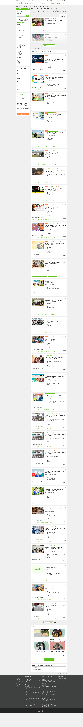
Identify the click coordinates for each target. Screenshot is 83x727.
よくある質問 (18, 679)
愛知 (31, 693)
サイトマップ (18, 680)
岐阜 (26, 693)
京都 (32, 695)
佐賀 (29, 698)
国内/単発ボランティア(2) (21, 30)
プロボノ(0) (19, 36)
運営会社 (18, 685)
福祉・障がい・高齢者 (33, 703)
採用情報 (41, 710)
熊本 (33, 698)
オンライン (27, 685)
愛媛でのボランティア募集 (22, 6)
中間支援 (35, 704)
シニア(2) (19, 63)
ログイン (18, 689)
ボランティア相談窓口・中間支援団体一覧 (61, 673)
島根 (47, 697)
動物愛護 (31, 705)
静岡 (29, 693)
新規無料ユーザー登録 (23, 114)
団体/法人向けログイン (61, 677)
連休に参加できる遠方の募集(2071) (23, 20)
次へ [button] (51, 622)
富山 (29, 692)
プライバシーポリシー (20, 687)
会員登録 (51, 0)
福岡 (26, 698)
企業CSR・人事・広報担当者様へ (57, 0)
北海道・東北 (28, 686)
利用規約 (18, 686)
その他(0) (19, 52)
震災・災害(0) (20, 44)
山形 (39, 687)
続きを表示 (64, 70)
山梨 (36, 692)
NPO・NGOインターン (36, 680)
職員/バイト (32, 3)
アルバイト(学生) (44, 681)
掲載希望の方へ (65, 0)
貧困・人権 (27, 703)
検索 (58, 3)
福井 (33, 692)
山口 (43, 697)
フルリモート (44, 684)
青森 (29, 687)
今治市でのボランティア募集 (31, 6)
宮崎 (38, 698)
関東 (42, 688)
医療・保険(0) (20, 53)
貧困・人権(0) (20, 47)
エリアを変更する (20, 22)
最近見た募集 (47, 0)
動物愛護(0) (19, 54)
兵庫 (36, 695)
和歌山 (27, 695)
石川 (31, 692)
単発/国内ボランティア (29, 680)
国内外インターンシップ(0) (21, 31)
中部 (26, 691)
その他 (38, 704)
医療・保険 (27, 705)
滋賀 (29, 695)
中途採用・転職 (50, 680)
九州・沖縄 (27, 697)
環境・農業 (51, 703)
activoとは (40, 0)
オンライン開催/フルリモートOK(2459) (23, 19)
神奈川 (27, 690)
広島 (52, 697)
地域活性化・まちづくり (45, 703)
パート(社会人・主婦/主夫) (51, 681)
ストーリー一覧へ (49, 659)
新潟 (26, 692)
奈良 (39, 695)
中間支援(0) (19, 51)
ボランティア (27, 3)
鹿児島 (27, 699)
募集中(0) (19, 26)
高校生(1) (19, 61)
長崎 (31, 698)
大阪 (34, 695)
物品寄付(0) (19, 37)
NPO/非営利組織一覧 (20, 681)
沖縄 (29, 699)
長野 (38, 692)
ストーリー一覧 (19, 682)
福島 (26, 688)
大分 (36, 698)
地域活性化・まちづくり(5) (21, 45)
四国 (42, 695)
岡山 (50, 697)
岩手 (32, 687)
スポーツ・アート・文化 (29, 704)
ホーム (17, 6)
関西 (26, 694)
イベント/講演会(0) (20, 35)
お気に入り (43, 0)
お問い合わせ (18, 684)
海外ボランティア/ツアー (29, 681)
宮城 (34, 687)
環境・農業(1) (20, 46)
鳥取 (45, 697)
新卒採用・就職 (44, 680)
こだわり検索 (63, 3)
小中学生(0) (19, 62)
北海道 (27, 687)
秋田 (36, 687)
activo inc (40, 711)
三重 (33, 693)
